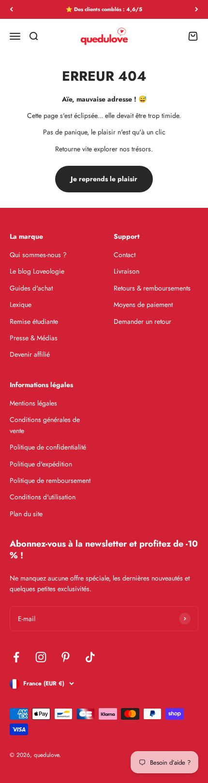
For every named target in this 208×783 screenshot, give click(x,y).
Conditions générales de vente (45, 425)
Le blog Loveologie (37, 271)
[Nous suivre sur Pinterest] (65, 657)
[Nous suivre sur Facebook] (16, 657)
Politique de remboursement (50, 480)
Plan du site (26, 514)
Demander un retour (142, 321)
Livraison (126, 271)
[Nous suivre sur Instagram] (40, 657)
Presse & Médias (34, 338)
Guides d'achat (31, 288)
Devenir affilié (30, 354)
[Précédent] (11, 9)
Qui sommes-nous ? (38, 255)
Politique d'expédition (41, 464)
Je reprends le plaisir (104, 179)
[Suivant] (196, 9)
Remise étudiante (34, 321)
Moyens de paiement (143, 304)
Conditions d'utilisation (42, 497)
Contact (124, 255)
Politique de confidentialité (48, 447)
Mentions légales (33, 403)
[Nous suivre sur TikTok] (90, 657)
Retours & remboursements (152, 288)
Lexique (20, 304)
